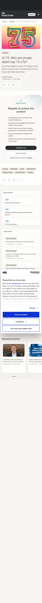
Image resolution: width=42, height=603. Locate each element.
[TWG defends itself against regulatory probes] (21, 240)
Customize (20, 321)
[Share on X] (9, 85)
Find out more (21, 153)
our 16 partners (15, 283)
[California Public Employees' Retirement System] (21, 212)
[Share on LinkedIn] (4, 85)
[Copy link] (19, 85)
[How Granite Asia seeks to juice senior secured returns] (21, 268)
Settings (32, 308)
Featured (12, 21)
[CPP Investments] (21, 223)
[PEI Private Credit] (7, 15)
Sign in (30, 158)
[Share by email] (14, 85)
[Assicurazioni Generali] (21, 201)
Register (31, 14)
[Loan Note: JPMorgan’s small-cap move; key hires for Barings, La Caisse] (21, 254)
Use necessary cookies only (21, 328)
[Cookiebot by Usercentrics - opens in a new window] (30, 272)
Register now (21, 148)
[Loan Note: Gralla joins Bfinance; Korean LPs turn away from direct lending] (14, 358)
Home (4, 21)
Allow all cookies (21, 315)
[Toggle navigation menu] (38, 14)
